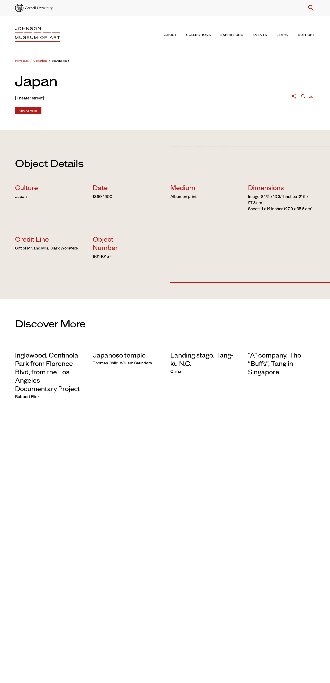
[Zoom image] (303, 97)
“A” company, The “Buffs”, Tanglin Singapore (274, 363)
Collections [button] (198, 35)
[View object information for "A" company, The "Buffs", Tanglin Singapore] (281, 344)
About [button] (170, 35)
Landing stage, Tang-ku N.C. (202, 358)
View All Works (28, 110)
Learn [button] (283, 35)
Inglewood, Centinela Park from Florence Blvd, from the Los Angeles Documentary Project (47, 371)
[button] (311, 8)
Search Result (60, 60)
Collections (40, 60)
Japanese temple (119, 354)
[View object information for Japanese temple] (126, 344)
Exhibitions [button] (231, 35)
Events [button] (260, 35)
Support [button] (306, 35)
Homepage (22, 60)
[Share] (294, 96)
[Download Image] (311, 96)
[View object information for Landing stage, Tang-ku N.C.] (203, 344)
